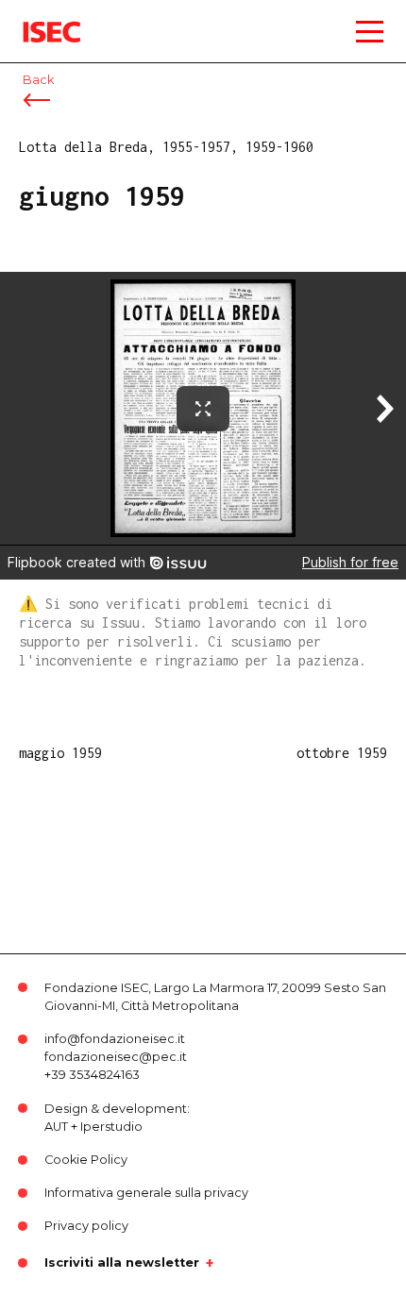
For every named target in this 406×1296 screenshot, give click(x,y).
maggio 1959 (60, 753)
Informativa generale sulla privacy (146, 1193)
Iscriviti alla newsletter (121, 1263)
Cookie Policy (85, 1160)
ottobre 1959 (341, 753)
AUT (56, 1126)
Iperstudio (111, 1126)
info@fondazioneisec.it (114, 1039)
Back (38, 80)
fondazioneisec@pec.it (115, 1057)
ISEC (38, 18)
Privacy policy (86, 1226)
